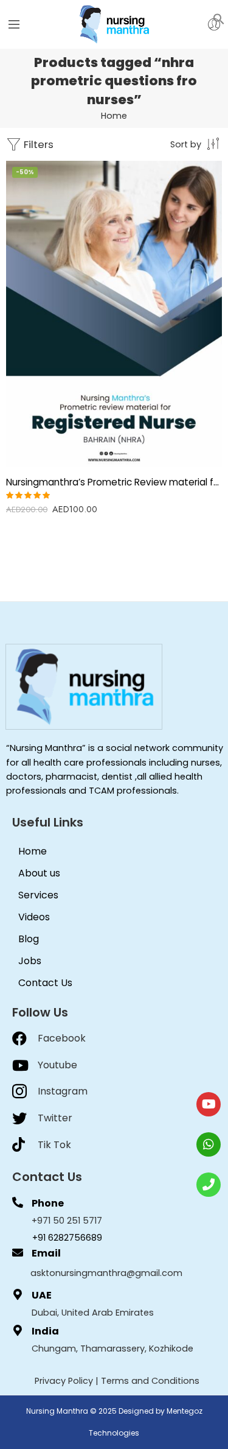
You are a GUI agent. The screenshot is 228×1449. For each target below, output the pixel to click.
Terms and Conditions (150, 1381)
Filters (37, 144)
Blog (28, 939)
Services (38, 895)
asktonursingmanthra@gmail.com (106, 1273)
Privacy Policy (64, 1381)
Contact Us (45, 983)
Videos (34, 917)
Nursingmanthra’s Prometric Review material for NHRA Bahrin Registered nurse (114, 482)
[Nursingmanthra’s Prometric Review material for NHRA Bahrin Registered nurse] (114, 314)
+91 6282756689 (67, 1238)
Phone (48, 1203)
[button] (219, 18)
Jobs (29, 961)
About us (39, 873)
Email (46, 1253)
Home (114, 116)
